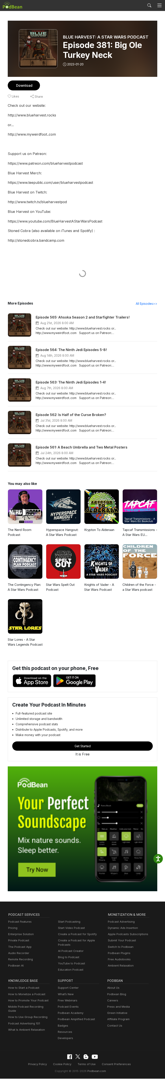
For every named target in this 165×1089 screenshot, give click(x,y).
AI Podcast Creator (71, 951)
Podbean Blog (116, 994)
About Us (113, 987)
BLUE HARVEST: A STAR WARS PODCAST (105, 37)
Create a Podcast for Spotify (77, 934)
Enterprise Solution (21, 934)
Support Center (68, 987)
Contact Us (114, 1025)
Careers (112, 1000)
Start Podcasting (69, 921)
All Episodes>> (146, 303)
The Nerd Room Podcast (19, 532)
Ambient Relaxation (121, 965)
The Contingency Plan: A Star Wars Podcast (24, 587)
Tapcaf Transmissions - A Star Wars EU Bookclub (139, 532)
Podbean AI (16, 965)
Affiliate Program (118, 1019)
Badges (63, 1025)
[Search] (149, 5)
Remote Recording (20, 959)
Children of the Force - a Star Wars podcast (139, 587)
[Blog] (86, 1056)
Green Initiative (117, 1013)
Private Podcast (18, 940)
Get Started (83, 746)
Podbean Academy (70, 1013)
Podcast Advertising (121, 921)
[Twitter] (77, 1056)
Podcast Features (20, 921)
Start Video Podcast (71, 928)
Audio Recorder (18, 953)
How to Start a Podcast (23, 987)
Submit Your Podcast (122, 940)
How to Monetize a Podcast (26, 994)
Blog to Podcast (68, 957)
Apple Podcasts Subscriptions (128, 934)
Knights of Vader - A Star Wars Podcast (99, 587)
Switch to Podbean (120, 946)
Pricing (12, 928)
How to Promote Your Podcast (28, 1000)
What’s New (66, 994)
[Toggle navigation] (159, 5)
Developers (65, 1038)
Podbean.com (96, 1071)
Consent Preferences (116, 1064)
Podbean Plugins (119, 953)
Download (24, 85)
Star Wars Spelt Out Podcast (60, 587)
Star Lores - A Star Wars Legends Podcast (25, 642)
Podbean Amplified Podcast (76, 1019)
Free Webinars (67, 1000)
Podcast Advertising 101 (24, 1023)
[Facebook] (69, 1056)
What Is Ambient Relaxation (26, 1029)
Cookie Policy (62, 1064)
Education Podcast (70, 969)
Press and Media (118, 1006)
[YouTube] (95, 1057)
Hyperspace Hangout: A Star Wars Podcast (62, 532)
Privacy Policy (37, 1064)
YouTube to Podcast (71, 963)
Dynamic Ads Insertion (123, 928)
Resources (65, 1031)
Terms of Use (87, 1064)
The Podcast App (20, 946)
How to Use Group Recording (27, 1017)
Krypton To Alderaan (99, 530)
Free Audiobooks (119, 959)
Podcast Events (68, 1006)
